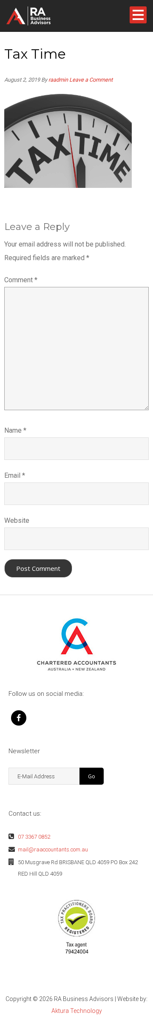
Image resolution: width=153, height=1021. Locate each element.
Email (14, 475)
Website (16, 520)
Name (15, 430)
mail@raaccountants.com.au (53, 849)
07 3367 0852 (34, 837)
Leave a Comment (91, 80)
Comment (20, 280)
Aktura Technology (76, 1010)
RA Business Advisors (42, 16)
